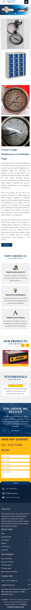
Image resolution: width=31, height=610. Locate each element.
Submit (15, 483)
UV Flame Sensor (6, 565)
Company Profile (6, 537)
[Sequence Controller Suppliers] (15, 353)
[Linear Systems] (8, 2)
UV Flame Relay (6, 568)
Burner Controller (6, 558)
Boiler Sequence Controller (9, 571)
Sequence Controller (15, 365)
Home (3, 533)
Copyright (5, 599)
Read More (6, 245)
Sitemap (3, 543)
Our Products (5, 540)
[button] (2, 10)
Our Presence (16, 431)
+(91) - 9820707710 (11, 488)
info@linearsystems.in (12, 493)
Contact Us (4, 550)
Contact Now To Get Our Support (13, 497)
